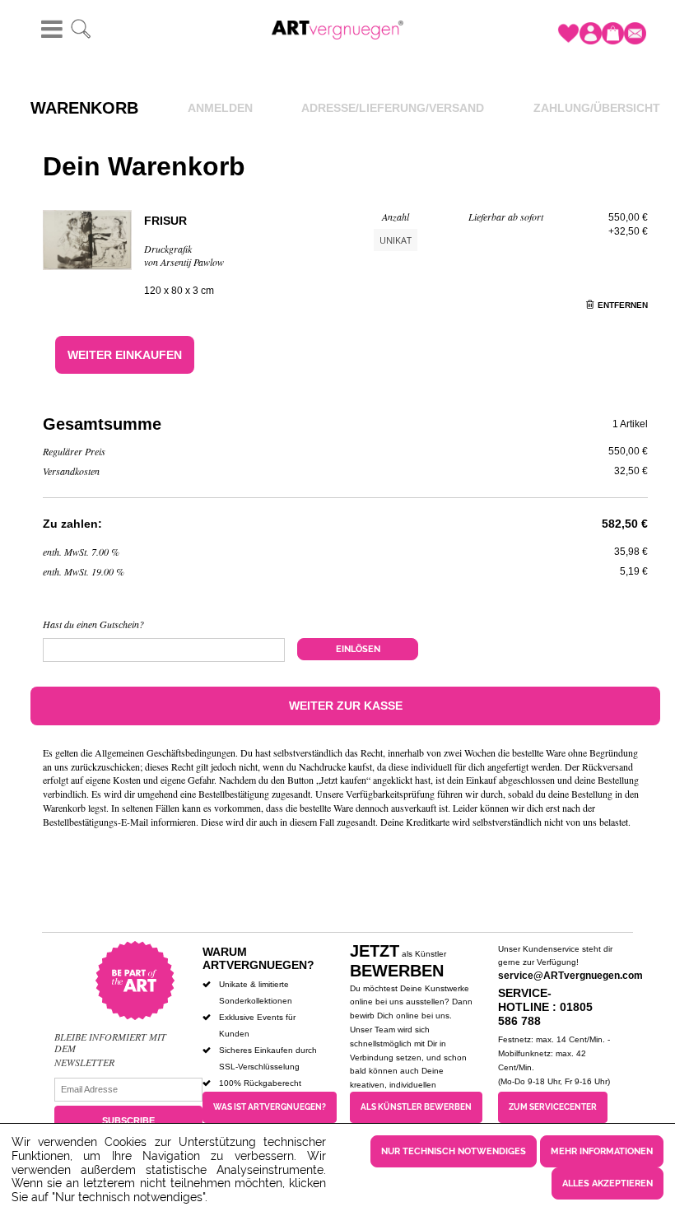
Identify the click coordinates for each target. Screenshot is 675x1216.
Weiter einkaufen (125, 354)
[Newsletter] (635, 33)
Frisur (165, 220)
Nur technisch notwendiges (453, 1151)
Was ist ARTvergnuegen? (269, 1106)
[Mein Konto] (591, 33)
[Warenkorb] (613, 33)
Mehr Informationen (602, 1151)
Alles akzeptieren (607, 1183)
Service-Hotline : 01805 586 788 (545, 1006)
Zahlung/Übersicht (596, 107)
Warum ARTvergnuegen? (258, 958)
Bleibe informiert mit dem (110, 1043)
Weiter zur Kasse (346, 705)
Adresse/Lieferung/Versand (392, 107)
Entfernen (623, 305)
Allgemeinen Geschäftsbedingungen (165, 752)
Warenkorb (84, 108)
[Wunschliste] (568, 33)
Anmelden (220, 107)
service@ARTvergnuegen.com (570, 975)
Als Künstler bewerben (416, 1106)
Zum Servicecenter (553, 1106)
